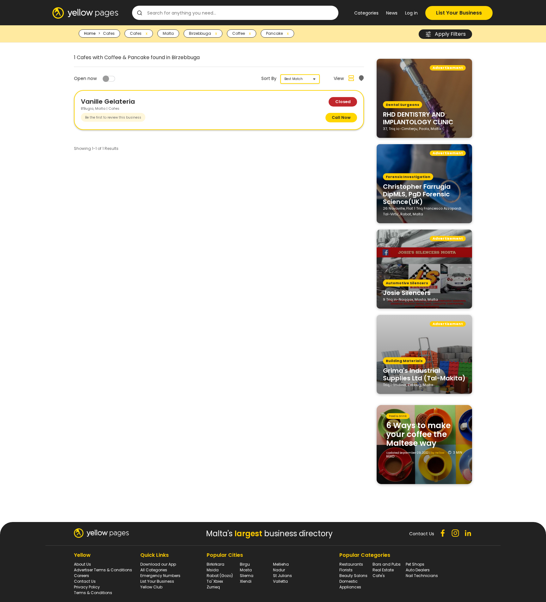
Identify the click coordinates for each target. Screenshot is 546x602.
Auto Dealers (418, 570)
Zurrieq (213, 587)
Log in (411, 13)
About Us (82, 564)
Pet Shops (415, 564)
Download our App (158, 564)
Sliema (246, 575)
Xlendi (246, 581)
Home (89, 33)
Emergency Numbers (160, 575)
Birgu (245, 564)
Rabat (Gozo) (220, 575)
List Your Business (459, 12)
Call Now (341, 117)
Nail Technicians (422, 575)
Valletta (280, 581)
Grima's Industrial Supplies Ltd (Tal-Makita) (424, 374)
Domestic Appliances (350, 584)
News (391, 13)
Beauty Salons (353, 575)
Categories (366, 13)
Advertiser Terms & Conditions (103, 570)
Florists (346, 570)
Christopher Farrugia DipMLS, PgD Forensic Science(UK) (417, 194)
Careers (81, 575)
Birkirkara (215, 564)
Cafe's (379, 575)
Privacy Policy (87, 587)
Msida (213, 570)
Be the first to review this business (113, 117)
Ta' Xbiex (215, 581)
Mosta (246, 570)
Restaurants (351, 564)
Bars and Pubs (387, 564)
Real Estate (383, 570)
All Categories (153, 570)
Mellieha (281, 564)
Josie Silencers (407, 292)
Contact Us (85, 581)
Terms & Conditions (93, 592)
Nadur (279, 570)
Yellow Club (151, 587)
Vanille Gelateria (108, 101)
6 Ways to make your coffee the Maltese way (418, 434)
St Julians (282, 575)
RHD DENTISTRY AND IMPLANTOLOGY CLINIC (418, 118)
